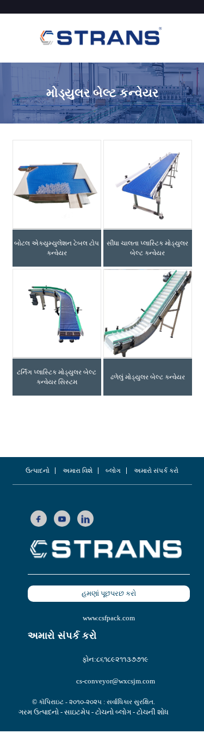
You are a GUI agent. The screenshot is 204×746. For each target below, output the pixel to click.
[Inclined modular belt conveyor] (147, 313)
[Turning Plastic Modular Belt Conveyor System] (57, 313)
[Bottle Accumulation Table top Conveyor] (57, 184)
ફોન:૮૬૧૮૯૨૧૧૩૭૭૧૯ (115, 659)
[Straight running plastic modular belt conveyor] (147, 184)
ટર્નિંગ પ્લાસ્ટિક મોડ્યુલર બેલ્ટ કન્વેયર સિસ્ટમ (56, 377)
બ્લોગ (113, 470)
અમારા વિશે (77, 470)
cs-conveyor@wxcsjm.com (115, 681)
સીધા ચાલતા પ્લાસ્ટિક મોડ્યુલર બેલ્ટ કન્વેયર (147, 248)
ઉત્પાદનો (38, 470)
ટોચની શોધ (153, 712)
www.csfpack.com (109, 618)
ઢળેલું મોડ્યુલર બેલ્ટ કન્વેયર (147, 377)
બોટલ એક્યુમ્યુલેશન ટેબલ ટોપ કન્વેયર (56, 248)
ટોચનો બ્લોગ (113, 712)
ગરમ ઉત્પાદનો (38, 712)
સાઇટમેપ (77, 712)
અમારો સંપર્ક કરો (156, 470)
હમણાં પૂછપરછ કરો (109, 593)
